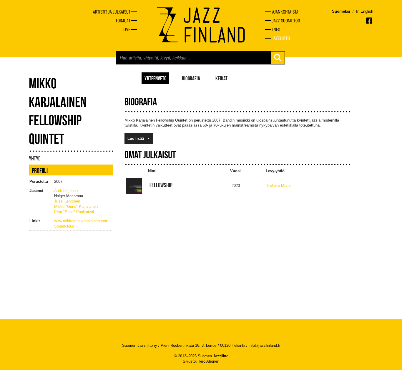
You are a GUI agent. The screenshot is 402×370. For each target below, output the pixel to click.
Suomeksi (341, 11)
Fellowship (160, 185)
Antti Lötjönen (66, 190)
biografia (191, 78)
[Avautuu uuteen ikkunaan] (369, 20)
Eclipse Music (279, 185)
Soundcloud (64, 226)
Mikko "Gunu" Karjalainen (76, 206)
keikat (221, 78)
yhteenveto (155, 78)
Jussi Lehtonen (67, 201)
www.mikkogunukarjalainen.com (81, 221)
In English (364, 11)
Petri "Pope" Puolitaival (74, 212)
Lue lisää (135, 138)
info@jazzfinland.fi (264, 345)
